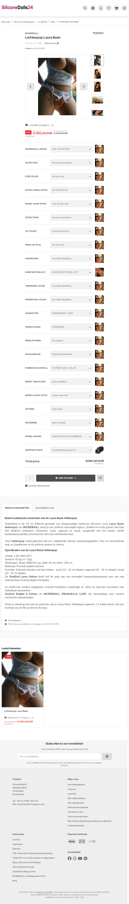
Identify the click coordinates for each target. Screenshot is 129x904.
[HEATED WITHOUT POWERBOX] (99, 440)
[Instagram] (74, 858)
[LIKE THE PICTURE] (99, 152)
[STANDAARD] (99, 330)
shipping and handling (44, 892)
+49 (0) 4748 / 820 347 (27, 801)
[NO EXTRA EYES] (99, 193)
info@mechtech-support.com (31, 804)
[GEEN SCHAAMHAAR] (99, 358)
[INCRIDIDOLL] (98, 33)
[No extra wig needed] (99, 221)
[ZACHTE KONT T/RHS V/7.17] (99, 275)
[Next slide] (83, 86)
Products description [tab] (17, 508)
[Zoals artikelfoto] (99, 385)
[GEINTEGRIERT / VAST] (99, 316)
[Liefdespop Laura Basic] (22, 679)
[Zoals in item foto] (99, 399)
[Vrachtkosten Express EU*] (99, 453)
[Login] (101, 8)
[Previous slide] (7, 689)
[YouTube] (80, 858)
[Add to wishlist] (100, 478)
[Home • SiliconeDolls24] (17, 11)
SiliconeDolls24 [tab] (45, 508)
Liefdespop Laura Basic (16, 711)
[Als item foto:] (99, 248)
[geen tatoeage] (99, 426)
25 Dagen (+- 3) (46, 125)
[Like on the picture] (99, 234)
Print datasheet (14, 620)
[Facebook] (69, 858)
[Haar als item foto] (99, 207)
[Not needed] (99, 344)
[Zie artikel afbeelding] (99, 262)
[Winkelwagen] (116, 8)
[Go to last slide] (30, 86)
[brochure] (108, 8)
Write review (50, 43)
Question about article (39, 485)
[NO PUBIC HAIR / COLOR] (99, 371)
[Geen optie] (99, 412)
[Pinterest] (85, 858)
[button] (97, 60)
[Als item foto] (99, 180)
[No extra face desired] (99, 166)
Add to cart (66, 478)
